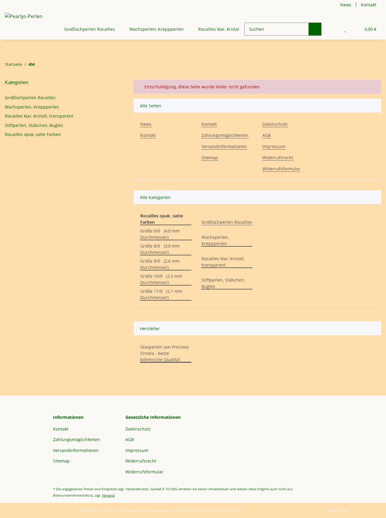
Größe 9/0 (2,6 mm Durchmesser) (160, 264)
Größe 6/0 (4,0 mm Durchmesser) (160, 234)
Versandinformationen (224, 146)
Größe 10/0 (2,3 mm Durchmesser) (161, 279)
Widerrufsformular (281, 169)
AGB (266, 135)
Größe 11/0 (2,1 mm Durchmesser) (161, 294)
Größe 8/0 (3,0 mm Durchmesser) (160, 249)
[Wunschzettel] (344, 29)
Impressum (273, 146)
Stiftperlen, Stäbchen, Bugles (223, 283)
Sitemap (209, 157)
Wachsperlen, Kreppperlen (215, 240)
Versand (108, 495)
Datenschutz (275, 124)
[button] (332, 29)
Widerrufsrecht (277, 157)
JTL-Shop (354, 510)
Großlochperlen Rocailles (226, 222)
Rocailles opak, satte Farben (33, 134)
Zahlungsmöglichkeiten (224, 135)
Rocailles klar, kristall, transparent (223, 262)
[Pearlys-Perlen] (24, 16)
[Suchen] (314, 29)
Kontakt (368, 5)
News (345, 5)
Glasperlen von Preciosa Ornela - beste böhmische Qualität (164, 353)
